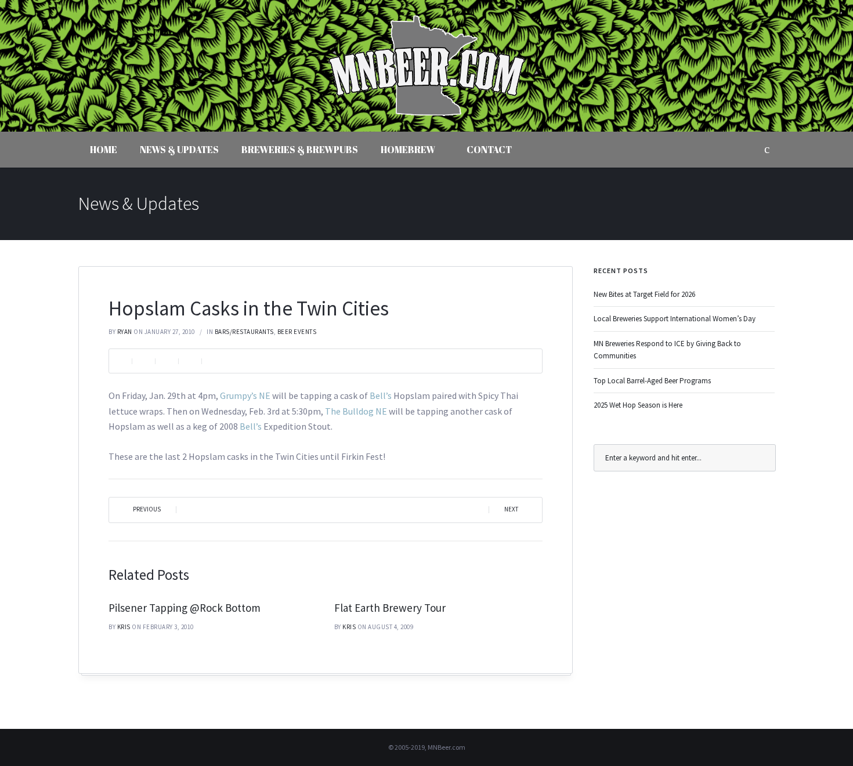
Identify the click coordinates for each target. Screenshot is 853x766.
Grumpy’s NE (245, 395)
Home (103, 149)
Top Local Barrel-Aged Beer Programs (652, 381)
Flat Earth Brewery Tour (390, 608)
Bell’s (381, 395)
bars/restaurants (244, 332)
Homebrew (408, 149)
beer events (297, 332)
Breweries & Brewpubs (299, 149)
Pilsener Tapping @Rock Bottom (185, 608)
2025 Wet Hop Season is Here (638, 405)
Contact (489, 149)
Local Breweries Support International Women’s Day (675, 319)
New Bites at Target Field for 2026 (644, 294)
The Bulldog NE (356, 411)
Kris (124, 627)
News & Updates (179, 149)
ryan (124, 332)
